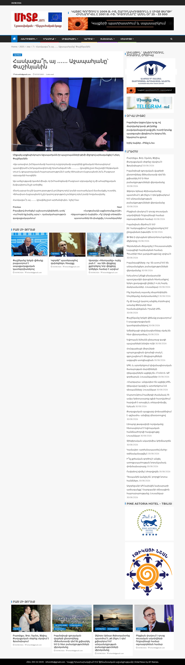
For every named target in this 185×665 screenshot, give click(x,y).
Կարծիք (88, 39)
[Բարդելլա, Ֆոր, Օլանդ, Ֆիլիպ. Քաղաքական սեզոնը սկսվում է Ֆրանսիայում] (31, 618)
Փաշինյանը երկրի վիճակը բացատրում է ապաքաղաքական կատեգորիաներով (149, 321)
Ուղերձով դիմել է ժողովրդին (143, 471)
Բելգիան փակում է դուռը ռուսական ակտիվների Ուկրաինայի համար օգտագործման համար (147, 215)
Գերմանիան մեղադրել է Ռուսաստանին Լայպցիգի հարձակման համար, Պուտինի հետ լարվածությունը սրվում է (149, 250)
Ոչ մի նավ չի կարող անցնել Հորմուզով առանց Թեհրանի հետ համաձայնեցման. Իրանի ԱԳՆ (148, 305)
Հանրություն (28, 39)
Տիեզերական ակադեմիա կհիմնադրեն (149, 440)
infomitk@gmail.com (23, 74)
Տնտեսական (106, 39)
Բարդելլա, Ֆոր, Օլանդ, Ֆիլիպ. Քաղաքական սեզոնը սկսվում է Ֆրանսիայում (144, 162)
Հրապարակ (100, 629)
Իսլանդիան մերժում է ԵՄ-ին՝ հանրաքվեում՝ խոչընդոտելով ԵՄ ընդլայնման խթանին (147, 228)
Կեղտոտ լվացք (61, 625)
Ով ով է (17, 629)
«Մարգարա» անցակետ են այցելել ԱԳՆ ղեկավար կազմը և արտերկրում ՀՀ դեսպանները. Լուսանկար (149, 386)
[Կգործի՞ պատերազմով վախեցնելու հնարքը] (67, 245)
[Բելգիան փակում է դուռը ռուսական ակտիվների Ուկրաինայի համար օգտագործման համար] (154, 618)
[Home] (14, 39)
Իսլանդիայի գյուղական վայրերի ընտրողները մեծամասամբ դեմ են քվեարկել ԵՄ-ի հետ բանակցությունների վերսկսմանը (72, 641)
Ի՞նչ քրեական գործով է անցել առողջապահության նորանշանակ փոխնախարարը (146, 462)
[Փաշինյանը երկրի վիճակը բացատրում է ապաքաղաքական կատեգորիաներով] (29, 245)
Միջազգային (69, 39)
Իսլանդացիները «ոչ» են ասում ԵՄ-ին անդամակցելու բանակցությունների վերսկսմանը (148, 266)
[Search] (171, 39)
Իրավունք (48, 39)
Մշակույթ (126, 39)
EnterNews (140, 662)
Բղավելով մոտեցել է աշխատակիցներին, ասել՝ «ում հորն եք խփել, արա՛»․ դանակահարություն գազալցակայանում (39, 212)
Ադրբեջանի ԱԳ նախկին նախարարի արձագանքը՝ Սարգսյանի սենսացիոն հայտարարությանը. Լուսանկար (148, 489)
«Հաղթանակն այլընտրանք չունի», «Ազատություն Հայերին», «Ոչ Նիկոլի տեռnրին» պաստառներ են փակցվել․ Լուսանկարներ (96, 212)
